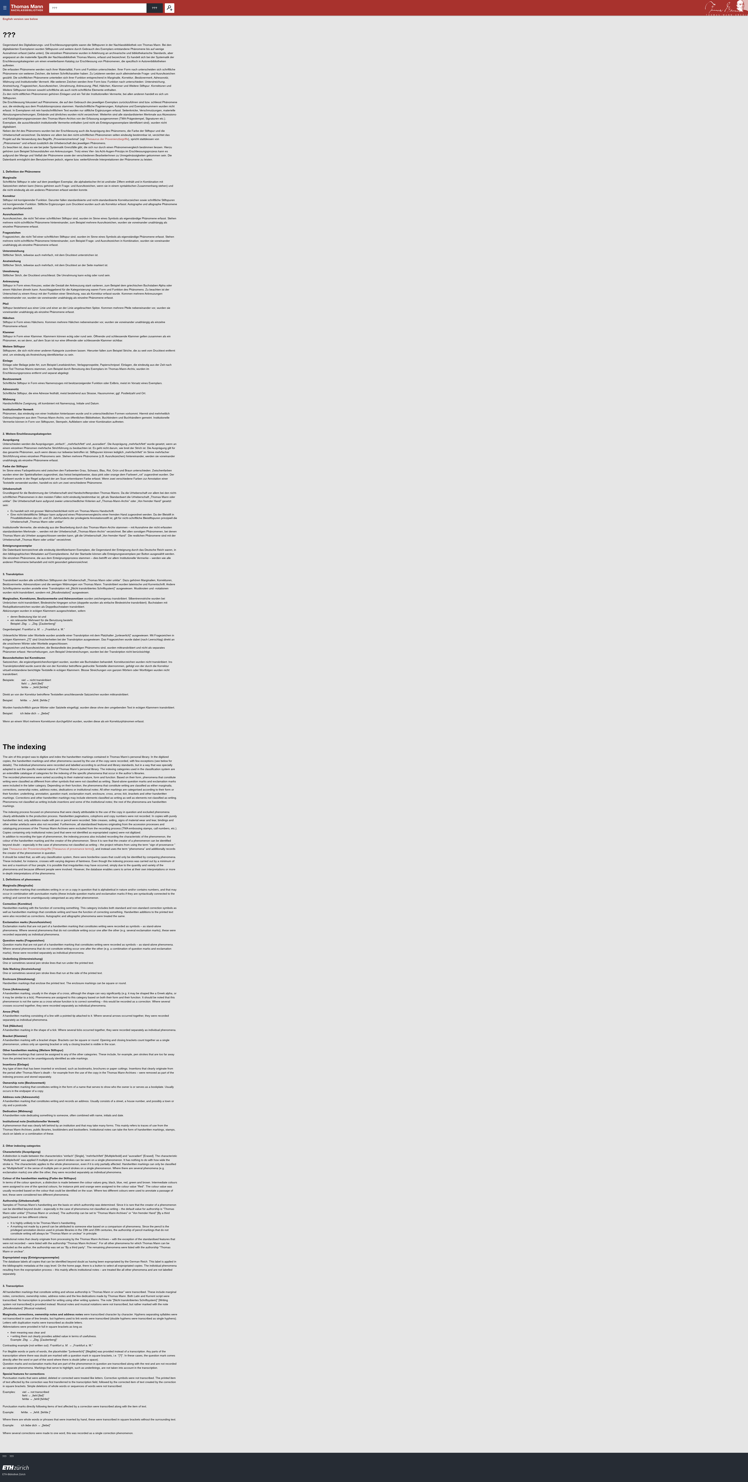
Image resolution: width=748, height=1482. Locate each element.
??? (27, 8)
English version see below (20, 18)
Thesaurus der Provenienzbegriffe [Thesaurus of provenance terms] (51, 848)
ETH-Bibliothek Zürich (14, 1474)
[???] (169, 8)
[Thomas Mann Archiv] (726, 8)
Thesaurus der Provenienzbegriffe (107, 139)
